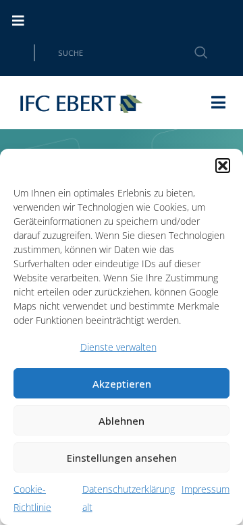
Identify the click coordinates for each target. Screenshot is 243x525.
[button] (223, 165)
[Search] (193, 52)
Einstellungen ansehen (122, 457)
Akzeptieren (121, 383)
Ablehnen (121, 420)
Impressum (206, 489)
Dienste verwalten (118, 347)
